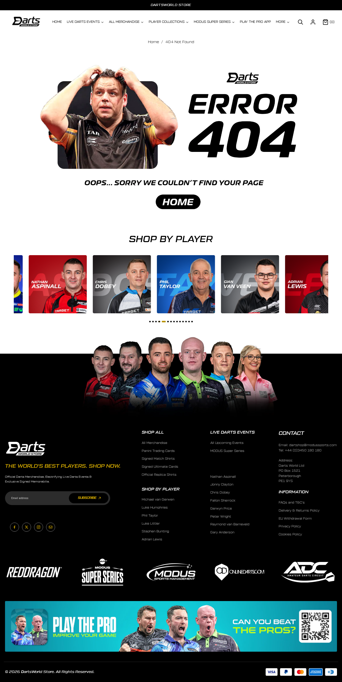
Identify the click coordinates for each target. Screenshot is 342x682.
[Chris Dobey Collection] (107, 284)
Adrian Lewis (152, 539)
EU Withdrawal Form (295, 518)
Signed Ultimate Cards (160, 466)
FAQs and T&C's (292, 502)
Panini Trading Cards (158, 450)
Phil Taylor (150, 515)
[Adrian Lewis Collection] (299, 284)
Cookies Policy (290, 534)
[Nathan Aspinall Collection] (43, 284)
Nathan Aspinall (223, 476)
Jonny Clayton (221, 484)
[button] (300, 22)
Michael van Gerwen (158, 499)
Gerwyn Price (221, 508)
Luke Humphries (155, 507)
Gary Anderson (222, 532)
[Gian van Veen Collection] (235, 284)
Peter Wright (220, 516)
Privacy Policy (290, 526)
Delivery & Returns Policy (299, 510)
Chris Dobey (220, 492)
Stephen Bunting (155, 531)
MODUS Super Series (227, 450)
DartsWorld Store (171, 5)
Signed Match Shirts (158, 458)
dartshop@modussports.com (313, 445)
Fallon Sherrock (222, 500)
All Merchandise (154, 442)
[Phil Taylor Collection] (171, 284)
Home (153, 42)
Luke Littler (151, 523)
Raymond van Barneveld (229, 524)
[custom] (14, 527)
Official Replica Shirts (159, 474)
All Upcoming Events (227, 442)
